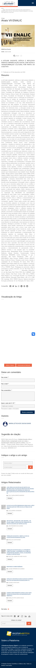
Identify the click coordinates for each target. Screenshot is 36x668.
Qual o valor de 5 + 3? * (8, 403)
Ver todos (4, 609)
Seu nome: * (4, 377)
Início (2, 8)
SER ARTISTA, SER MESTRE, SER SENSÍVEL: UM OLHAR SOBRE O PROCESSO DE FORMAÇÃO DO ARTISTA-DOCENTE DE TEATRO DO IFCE (19, 522)
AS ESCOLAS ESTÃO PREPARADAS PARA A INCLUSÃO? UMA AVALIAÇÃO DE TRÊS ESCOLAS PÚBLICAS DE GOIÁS (20, 507)
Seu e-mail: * (5, 383)
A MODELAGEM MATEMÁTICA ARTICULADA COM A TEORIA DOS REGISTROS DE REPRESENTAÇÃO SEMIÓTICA (19, 594)
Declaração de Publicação (24, 365)
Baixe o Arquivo (10, 365)
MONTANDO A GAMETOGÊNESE (14, 566)
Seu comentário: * (6, 390)
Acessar (10, 498)
